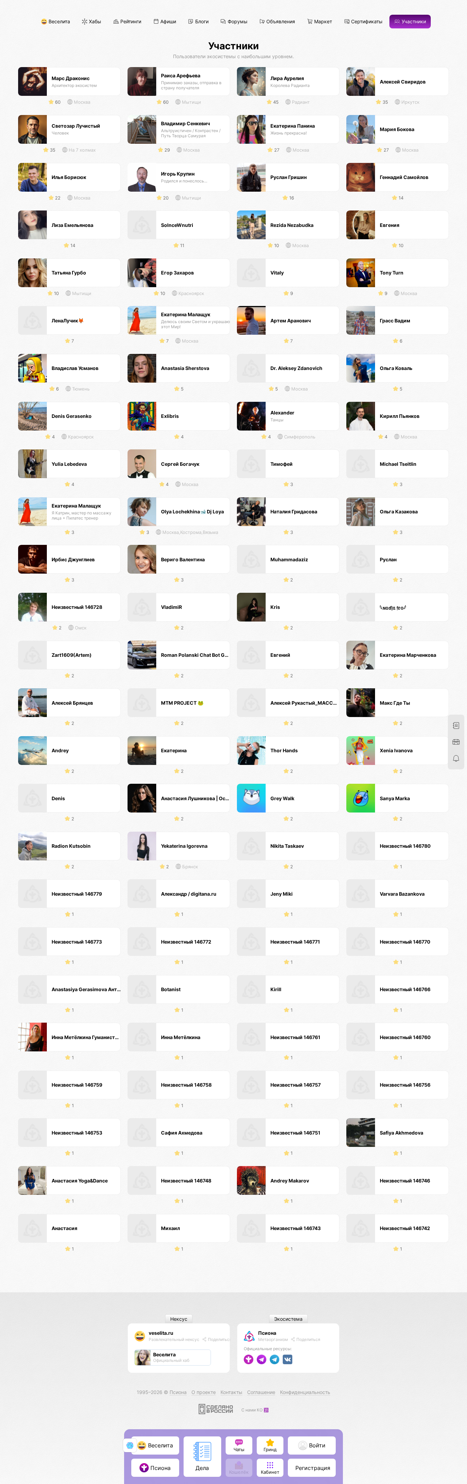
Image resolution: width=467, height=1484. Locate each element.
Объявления (280, 22)
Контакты (231, 1392)
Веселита (58, 22)
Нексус (178, 1319)
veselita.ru (161, 1333)
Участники (413, 22)
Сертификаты (366, 22)
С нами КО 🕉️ (255, 1409)
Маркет (322, 22)
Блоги (201, 22)
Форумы (237, 22)
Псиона (267, 1333)
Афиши (167, 22)
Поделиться (219, 1339)
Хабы (94, 22)
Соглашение (261, 1392)
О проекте (203, 1392)
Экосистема (288, 1319)
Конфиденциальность (305, 1392)
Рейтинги (130, 22)
